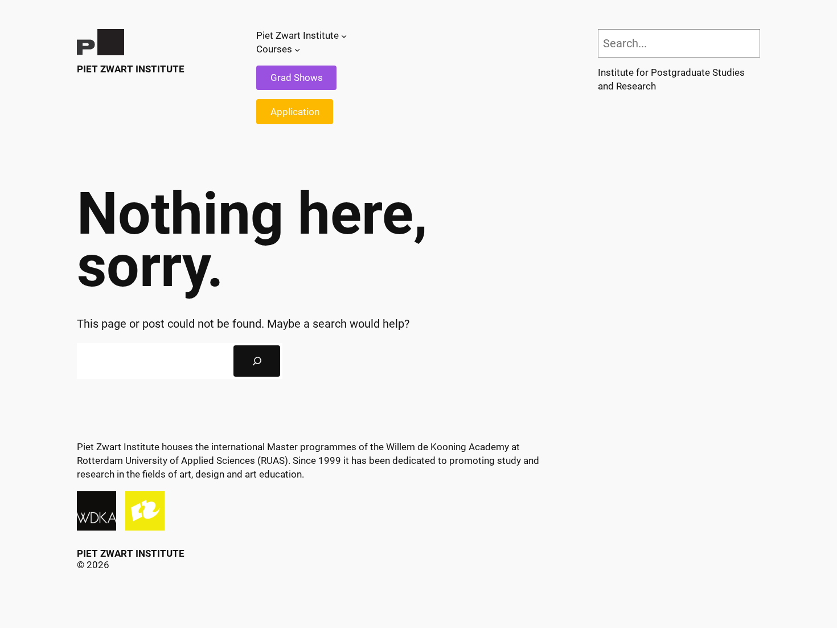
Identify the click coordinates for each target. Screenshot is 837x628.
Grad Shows (296, 77)
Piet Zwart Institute (130, 69)
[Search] (256, 361)
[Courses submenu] (297, 49)
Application (294, 111)
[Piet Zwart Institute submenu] (344, 36)
